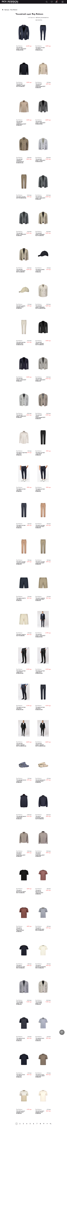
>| (50, 1124)
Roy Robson (19, 46)
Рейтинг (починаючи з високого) (42, 19)
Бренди (7, 10)
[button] (63, 2)
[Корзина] (57, 2)
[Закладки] (52, 2)
